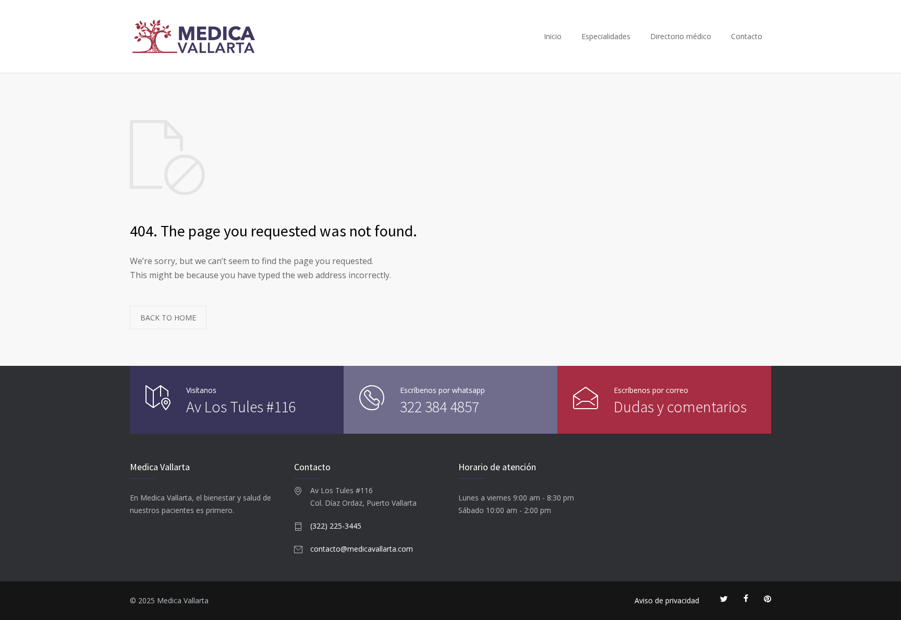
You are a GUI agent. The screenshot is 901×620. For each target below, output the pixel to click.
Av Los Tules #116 (241, 406)
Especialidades (605, 36)
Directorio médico (680, 36)
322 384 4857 (439, 406)
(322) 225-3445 (335, 526)
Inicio (553, 36)
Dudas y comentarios (680, 406)
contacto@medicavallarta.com (361, 549)
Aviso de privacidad (667, 600)
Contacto (746, 36)
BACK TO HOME (168, 318)
